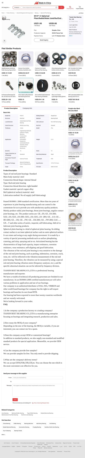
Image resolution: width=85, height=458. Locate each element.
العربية (61, 446)
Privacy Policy (67, 451)
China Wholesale (41, 443)
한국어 (65, 446)
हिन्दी (74, 446)
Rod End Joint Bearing (27, 415)
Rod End (22, 118)
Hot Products (7, 443)
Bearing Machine (28, 423)
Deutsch (49, 446)
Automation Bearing (24, 427)
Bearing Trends (18, 430)
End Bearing (53, 423)
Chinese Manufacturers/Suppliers (27, 443)
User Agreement (51, 451)
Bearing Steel (54, 118)
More (70, 35)
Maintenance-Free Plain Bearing (10, 415)
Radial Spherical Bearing (47, 413)
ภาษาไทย (79, 446)
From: (10, 377)
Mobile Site (39, 444)
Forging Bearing (37, 427)
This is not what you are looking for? (22, 403)
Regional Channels (67, 443)
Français (30, 446)
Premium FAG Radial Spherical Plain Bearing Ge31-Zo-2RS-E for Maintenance (75, 177)
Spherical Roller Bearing (18, 413)
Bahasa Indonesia (48, 448)
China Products (15, 443)
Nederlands (55, 446)
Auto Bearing (5, 413)
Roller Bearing (17, 423)
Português (24, 446)
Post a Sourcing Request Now (40, 403)
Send (15, 399)
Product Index (76, 443)
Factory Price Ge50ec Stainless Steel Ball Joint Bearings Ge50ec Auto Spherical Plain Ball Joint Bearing (75, 153)
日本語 (70, 446)
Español (18, 446)
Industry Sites (58, 443)
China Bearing (6, 423)
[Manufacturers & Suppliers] (42, 2)
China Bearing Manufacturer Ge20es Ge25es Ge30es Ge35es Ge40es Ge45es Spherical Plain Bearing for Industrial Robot (75, 200)
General (53, 125)
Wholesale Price (49, 443)
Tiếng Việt (40, 448)
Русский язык (37, 446)
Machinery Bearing (41, 423)
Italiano (43, 446)
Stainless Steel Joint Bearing (51, 427)
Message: (9, 385)
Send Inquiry (44, 40)
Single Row (54, 115)
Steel (52, 154)
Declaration (59, 451)
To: (11, 381)
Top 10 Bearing (7, 430)
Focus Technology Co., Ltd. (32, 451)
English (13, 446)
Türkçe (34, 448)
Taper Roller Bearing (32, 413)
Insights (46, 444)
